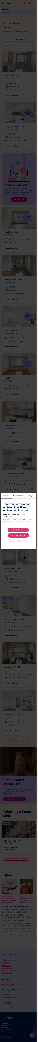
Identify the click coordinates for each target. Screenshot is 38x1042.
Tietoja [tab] (30, 496)
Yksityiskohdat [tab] (18, 496)
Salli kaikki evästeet (18, 530)
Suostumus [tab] (6, 496)
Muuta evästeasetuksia (19, 541)
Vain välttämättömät (18, 535)
